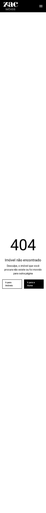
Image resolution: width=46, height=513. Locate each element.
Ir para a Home (31, 284)
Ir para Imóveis (9, 284)
